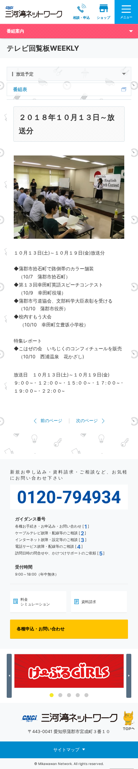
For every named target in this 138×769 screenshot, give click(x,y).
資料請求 (88, 601)
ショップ (103, 17)
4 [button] (78, 695)
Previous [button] (10, 675)
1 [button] (52, 695)
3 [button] (69, 695)
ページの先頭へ (129, 720)
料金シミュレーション (35, 601)
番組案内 (15, 31)
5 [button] (86, 695)
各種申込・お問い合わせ (41, 628)
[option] (69, 671)
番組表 (20, 89)
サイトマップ (66, 749)
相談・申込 (81, 17)
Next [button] (129, 675)
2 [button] (60, 695)
